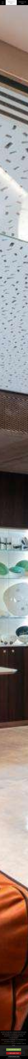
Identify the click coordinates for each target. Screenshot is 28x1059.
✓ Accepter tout (13, 1049)
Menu (3, 3)
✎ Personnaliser (13, 1056)
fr (25, 6)
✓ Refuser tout (13, 1053)
